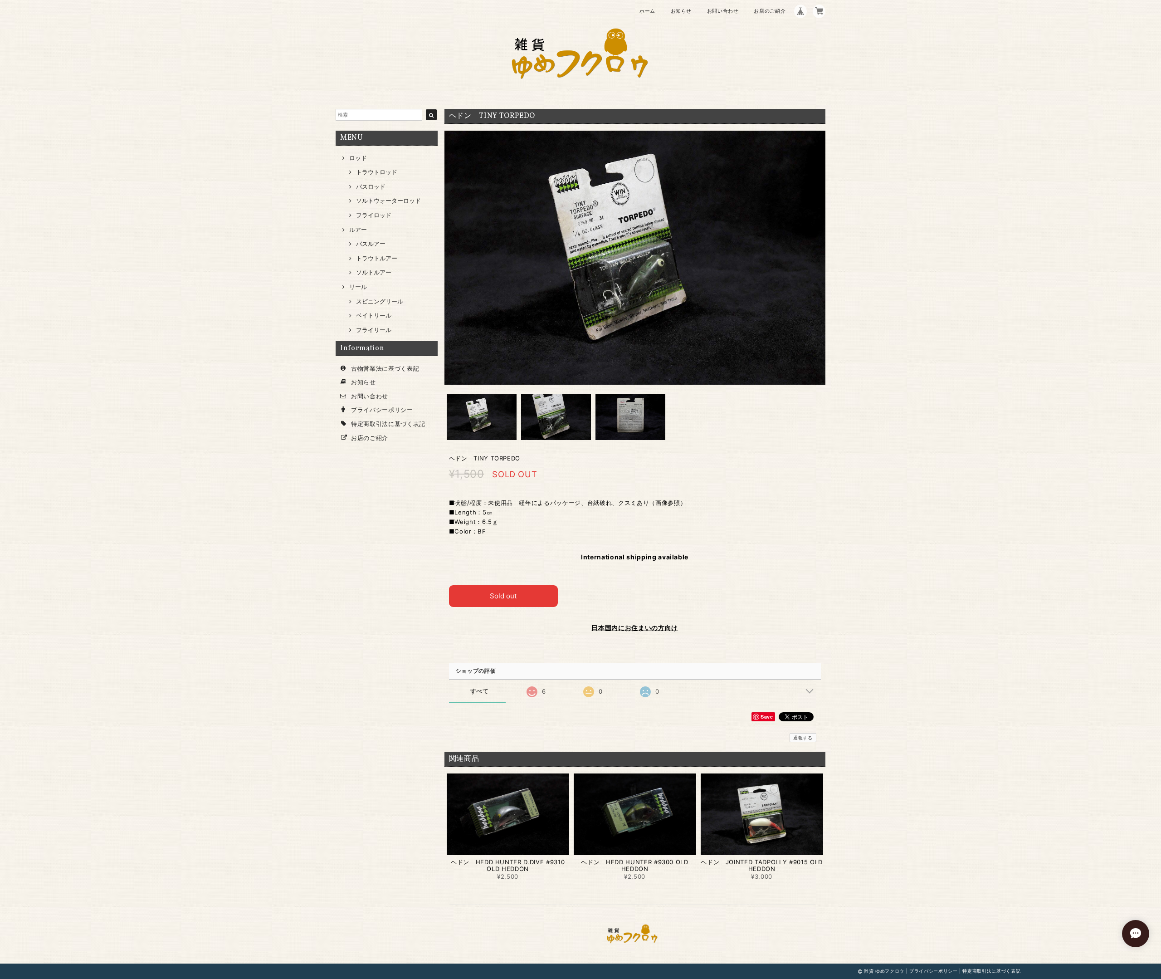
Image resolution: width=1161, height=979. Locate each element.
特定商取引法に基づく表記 (388, 423)
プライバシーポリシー (382, 409)
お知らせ (681, 11)
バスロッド (370, 186)
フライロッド (373, 215)
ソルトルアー (373, 272)
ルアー (358, 229)
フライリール (373, 329)
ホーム (647, 11)
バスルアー (370, 243)
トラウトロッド (376, 172)
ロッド (358, 158)
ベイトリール (373, 315)
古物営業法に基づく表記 (385, 368)
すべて (479, 691)
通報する (803, 737)
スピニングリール (379, 301)
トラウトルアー (376, 258)
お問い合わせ (723, 11)
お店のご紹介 (769, 11)
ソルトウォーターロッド (388, 200)
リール (358, 286)
